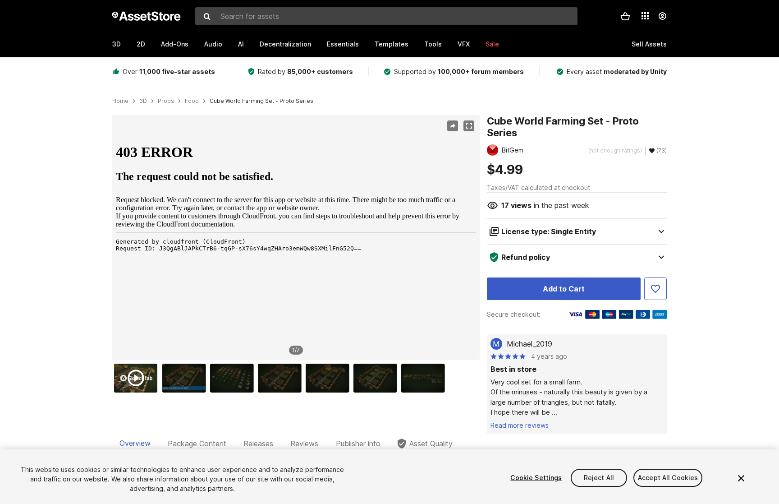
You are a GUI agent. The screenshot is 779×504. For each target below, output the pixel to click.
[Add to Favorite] (655, 288)
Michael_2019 (529, 343)
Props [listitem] (166, 101)
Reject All (599, 477)
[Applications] (645, 15)
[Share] (452, 125)
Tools (433, 44)
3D (116, 44)
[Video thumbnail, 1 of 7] (138, 378)
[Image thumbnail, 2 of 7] (186, 378)
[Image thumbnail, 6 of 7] (377, 378)
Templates (391, 44)
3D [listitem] (143, 101)
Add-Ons (174, 44)
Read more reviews (519, 425)
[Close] (741, 478)
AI (241, 44)
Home (120, 101)
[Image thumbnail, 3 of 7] (234, 378)
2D (141, 44)
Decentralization (285, 44)
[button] (625, 16)
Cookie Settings (536, 477)
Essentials (343, 44)
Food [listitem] (192, 101)
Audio (213, 44)
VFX (464, 44)
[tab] (135, 443)
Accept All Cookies (668, 477)
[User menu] (662, 16)
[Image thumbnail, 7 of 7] (425, 378)
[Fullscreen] (468, 125)
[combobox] (386, 16)
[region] (295, 237)
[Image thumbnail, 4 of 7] (282, 378)
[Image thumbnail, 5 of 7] (329, 378)
